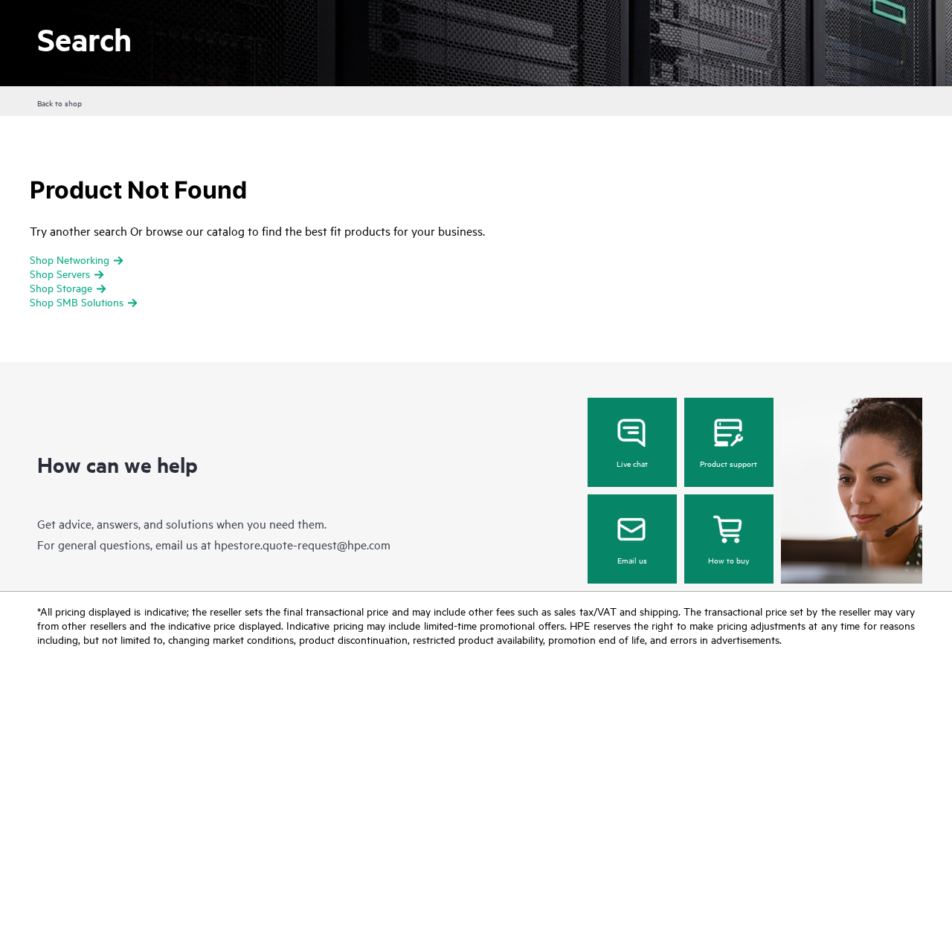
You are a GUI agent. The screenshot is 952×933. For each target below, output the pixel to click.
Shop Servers (60, 273)
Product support (728, 463)
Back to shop (59, 103)
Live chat (632, 463)
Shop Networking (69, 259)
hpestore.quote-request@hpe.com (302, 544)
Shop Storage (61, 287)
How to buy (728, 560)
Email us (632, 560)
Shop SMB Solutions (76, 301)
